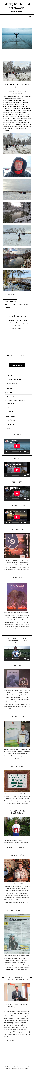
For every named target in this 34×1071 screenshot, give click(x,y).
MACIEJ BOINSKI (10, 304)
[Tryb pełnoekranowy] (28, 452)
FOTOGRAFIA (9, 396)
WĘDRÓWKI (10, 424)
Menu (30, 17)
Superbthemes (23, 1068)
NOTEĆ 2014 (10, 420)
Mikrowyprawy (15, 969)
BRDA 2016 (10, 412)
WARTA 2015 (10, 416)
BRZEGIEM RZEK (10, 298)
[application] (17, 446)
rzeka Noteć (8, 307)
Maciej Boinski (17, 93)
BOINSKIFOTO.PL (10, 295)
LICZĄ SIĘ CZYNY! (10, 301)
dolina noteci (22, 298)
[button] (17, 653)
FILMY (8, 429)
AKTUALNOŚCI (10, 388)
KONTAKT (8, 392)
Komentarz (17, 329)
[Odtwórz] (6, 452)
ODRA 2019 (10, 403)
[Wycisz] (25, 452)
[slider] (15, 658)
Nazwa (10, 355)
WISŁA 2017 (10, 407)
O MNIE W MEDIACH (12, 384)
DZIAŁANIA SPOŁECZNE (13, 379)
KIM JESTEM (9, 375)
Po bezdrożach (23, 304)
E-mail (24, 355)
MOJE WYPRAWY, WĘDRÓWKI (15, 401)
